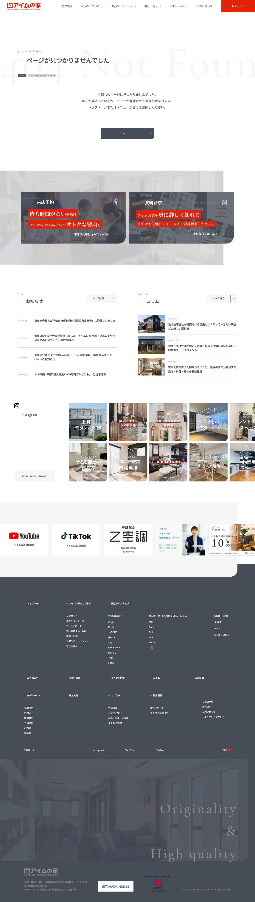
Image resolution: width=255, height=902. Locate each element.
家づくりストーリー (76, 620)
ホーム (21, 75)
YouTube (130, 750)
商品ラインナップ (121, 6)
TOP (224, 750)
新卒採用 (154, 707)
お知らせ (199, 677)
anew (111, 662)
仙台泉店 (28, 707)
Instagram (98, 750)
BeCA (217, 628)
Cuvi (110, 622)
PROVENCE (114, 647)
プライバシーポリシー (213, 716)
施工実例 (67, 6)
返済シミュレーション (77, 641)
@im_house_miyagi (34, 476)
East (151, 632)
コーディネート (74, 626)
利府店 (27, 712)
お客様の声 (32, 677)
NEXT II (111, 637)
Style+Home (221, 615)
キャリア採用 (157, 712)
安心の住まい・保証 (76, 631)
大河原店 (28, 723)
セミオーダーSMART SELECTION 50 (168, 615)
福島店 (27, 733)
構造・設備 (71, 636)
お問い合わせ (204, 6)
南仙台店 (28, 717)
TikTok (160, 750)
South (152, 627)
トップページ (34, 603)
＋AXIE (218, 622)
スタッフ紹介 (115, 712)
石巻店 (27, 728)
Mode (111, 627)
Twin (110, 657)
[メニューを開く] (238, 6)
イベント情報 (118, 677)
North (152, 642)
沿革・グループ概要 (118, 717)
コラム (156, 677)
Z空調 (27, 750)
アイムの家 (24, 7)
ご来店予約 (207, 701)
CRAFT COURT (222, 634)
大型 (151, 647)
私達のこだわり (90, 6)
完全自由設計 (115, 615)
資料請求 (206, 706)
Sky (110, 642)
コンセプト (71, 615)
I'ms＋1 (112, 652)
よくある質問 (115, 723)
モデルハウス (177, 6)
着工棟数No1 (73, 646)
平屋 (151, 622)
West (151, 637)
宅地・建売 (150, 6)
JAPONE (112, 632)
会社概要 (112, 707)
